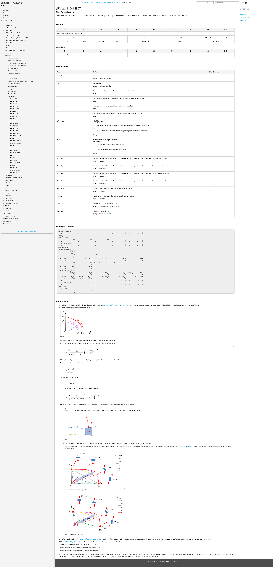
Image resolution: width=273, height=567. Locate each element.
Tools (7, 185)
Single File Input (9, 25)
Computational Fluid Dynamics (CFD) (16, 40)
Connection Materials (14, 76)
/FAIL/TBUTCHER (14, 160)
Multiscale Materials (13, 68)
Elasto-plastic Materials (14, 60)
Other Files (8, 208)
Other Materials (12, 78)
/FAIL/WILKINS (14, 172)
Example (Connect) (245, 17)
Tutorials (5, 15)
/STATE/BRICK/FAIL (83, 539)
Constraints (9, 180)
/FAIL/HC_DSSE (14, 128)
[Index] (242, 4)
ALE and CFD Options (14, 83)
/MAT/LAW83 (127, 305)
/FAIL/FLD (12, 118)
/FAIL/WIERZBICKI (15, 170)
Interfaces (9, 53)
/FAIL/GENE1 (13, 121)
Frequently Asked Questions (10, 218)
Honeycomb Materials (14, 73)
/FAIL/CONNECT (14, 108)
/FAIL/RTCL (13, 148)
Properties (9, 175)
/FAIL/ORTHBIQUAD (15, 140)
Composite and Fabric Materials (17, 65)
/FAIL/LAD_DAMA (15, 133)
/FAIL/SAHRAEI (14, 150)
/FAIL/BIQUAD (14, 101)
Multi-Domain (8, 206)
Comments (243, 20)
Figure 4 (190, 446)
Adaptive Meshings (11, 190)
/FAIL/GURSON (14, 123)
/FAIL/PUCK (13, 145)
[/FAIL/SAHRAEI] (201, 2)
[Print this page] (246, 3)
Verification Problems (9, 216)
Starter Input (8, 30)
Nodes (8, 45)
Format (242, 12)
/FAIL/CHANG (13, 104)
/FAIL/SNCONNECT (15, 153)
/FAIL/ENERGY (14, 113)
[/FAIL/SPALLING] (210, 2)
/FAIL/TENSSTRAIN (15, 162)
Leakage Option (12, 89)
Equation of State (13, 94)
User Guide (6, 18)
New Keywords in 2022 (11, 28)
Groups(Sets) (10, 188)
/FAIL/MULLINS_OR (15, 135)
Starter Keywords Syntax (13, 35)
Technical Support (173, 564)
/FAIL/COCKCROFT (15, 106)
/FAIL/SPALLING (14, 155)
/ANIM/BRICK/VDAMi (70, 542)
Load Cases (9, 183)
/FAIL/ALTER (13, 99)
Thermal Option (12, 91)
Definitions (8, 211)
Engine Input (8, 198)
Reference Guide (7, 20)
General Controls (11, 43)
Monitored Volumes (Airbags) (14, 177)
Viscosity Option (12, 86)
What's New (6, 10)
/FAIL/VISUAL (13, 167)
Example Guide (7, 213)
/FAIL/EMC (13, 111)
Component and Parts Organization (16, 50)
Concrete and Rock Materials (16, 71)
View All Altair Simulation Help (28, 231)
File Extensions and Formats (12, 23)
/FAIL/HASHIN (14, 126)
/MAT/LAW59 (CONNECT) (111, 305)
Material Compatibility (14, 58)
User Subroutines (7, 223)
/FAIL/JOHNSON (14, 131)
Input (9, 200)
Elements (8, 48)
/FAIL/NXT (12, 138)
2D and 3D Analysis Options (14, 33)
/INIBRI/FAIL (97, 539)
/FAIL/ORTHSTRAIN (15, 143)
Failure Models (12, 96)
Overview (5, 13)
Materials (8, 55)
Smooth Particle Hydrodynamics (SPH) (17, 38)
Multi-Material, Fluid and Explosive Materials (20, 81)
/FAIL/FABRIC (13, 116)
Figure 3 (182, 446)
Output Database (11, 193)
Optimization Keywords (11, 203)
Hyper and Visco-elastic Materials (17, 63)
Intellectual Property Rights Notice (156, 564)
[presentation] (74, 37)
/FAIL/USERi (13, 165)
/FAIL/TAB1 (13, 158)
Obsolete (8, 195)
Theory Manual (7, 221)
